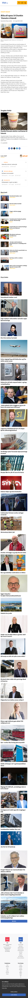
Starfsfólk (20, 952)
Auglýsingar (21, 946)
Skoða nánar (4, 988)
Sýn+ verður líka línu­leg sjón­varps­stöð (13, 742)
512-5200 (21, 944)
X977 (21, 975)
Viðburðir (20, 969)
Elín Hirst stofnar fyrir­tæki (15, 203)
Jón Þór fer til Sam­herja (8, 847)
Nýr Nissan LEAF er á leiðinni (16, 258)
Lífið (7, 969)
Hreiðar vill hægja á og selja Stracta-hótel (13, 552)
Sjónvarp (7, 972)
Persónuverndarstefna (7, 947)
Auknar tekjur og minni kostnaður (11, 491)
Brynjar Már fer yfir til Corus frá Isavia (12, 472)
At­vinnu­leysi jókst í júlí (8, 532)
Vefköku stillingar (14, 991)
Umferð (20, 953)
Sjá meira (14, 921)
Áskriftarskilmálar (21, 950)
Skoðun (7, 971)
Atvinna (20, 968)
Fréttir (7, 965)
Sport (7, 968)
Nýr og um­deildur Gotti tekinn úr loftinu (13, 572)
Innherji (20, 965)
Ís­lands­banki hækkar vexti (16, 196)
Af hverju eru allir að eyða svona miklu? (13, 656)
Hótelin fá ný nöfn (6, 613)
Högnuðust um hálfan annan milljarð (12, 700)
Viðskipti (7, 966)
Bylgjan (20, 972)
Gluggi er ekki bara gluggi (15, 211)
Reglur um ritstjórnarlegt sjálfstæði (7, 945)
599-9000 (8, 951)
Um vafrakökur (20, 956)
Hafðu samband (20, 947)
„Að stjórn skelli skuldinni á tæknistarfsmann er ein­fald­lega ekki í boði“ (18, 243)
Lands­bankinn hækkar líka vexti (10, 829)
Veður (21, 971)
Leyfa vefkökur (14, 994)
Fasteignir (20, 966)
